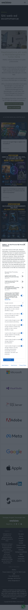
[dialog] (14, 305)
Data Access (14, 365)
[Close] (24, 244)
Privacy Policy (22, 365)
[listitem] (14, 272)
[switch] (22, 276)
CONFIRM (8, 359)
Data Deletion (5, 365)
